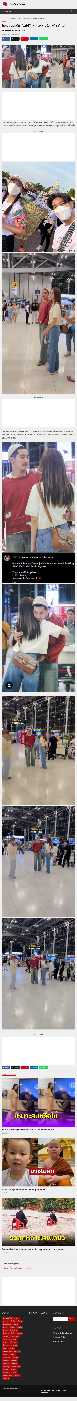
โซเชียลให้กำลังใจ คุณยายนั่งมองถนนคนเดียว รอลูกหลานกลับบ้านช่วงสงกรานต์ (33, 1249)
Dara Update (15, 34)
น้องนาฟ (5, 1327)
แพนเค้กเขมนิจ (16, 1366)
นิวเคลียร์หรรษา (7, 1324)
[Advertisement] (38, 106)
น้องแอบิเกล (13, 1330)
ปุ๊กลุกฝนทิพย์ (15, 1336)
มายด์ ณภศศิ (12, 1339)
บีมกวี (12, 1333)
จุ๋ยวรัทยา (16, 1318)
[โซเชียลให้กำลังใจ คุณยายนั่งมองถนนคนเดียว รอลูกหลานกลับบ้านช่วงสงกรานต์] (38, 1222)
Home (4, 19)
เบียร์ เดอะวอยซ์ (7, 1351)
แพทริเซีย (14, 1363)
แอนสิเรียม (13, 1369)
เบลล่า (4, 1348)
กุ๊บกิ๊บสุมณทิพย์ (7, 1318)
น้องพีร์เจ (12, 1327)
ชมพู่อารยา (6, 1321)
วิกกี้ (11, 1342)
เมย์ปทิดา (5, 1354)
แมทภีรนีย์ (5, 1369)
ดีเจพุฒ (20, 1321)
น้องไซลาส (6, 1333)
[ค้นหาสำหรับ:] (64, 1319)
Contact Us (58, 1341)
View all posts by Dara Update (17, 1268)
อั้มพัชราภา (6, 1345)
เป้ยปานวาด (17, 1351)
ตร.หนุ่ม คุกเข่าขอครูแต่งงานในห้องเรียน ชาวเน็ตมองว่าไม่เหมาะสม (28, 1129)
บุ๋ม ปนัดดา (6, 1336)
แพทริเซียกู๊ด (6, 1366)
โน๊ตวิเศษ (14, 1372)
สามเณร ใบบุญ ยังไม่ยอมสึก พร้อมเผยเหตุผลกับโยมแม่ (24, 1189)
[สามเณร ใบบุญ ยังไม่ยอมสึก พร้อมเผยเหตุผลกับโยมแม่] (38, 1163)
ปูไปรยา (5, 1339)
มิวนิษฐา (5, 1342)
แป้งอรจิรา (6, 1360)
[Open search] (71, 11)
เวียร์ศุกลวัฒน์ (6, 1357)
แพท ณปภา (6, 1363)
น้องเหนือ (5, 1330)
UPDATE (4, 21)
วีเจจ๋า (15, 1342)
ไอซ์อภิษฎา (6, 1379)
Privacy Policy (59, 1337)
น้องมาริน (19, 1327)
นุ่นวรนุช (15, 1324)
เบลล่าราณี (11, 1348)
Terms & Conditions (62, 1333)
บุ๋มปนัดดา (19, 1333)
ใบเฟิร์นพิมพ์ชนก (7, 1376)
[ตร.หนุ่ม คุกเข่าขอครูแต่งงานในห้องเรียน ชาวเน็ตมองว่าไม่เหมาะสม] (38, 1103)
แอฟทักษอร (6, 1372)
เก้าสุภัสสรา (14, 1345)
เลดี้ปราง (12, 1354)
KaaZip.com (16, 1388)
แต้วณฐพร (15, 1357)
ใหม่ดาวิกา (17, 1376)
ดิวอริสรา (13, 1321)
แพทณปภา (14, 1360)
